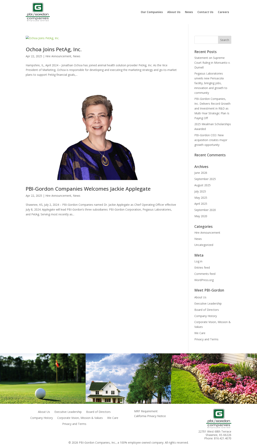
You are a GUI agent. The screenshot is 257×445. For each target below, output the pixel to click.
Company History (205, 316)
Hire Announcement (58, 56)
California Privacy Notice (150, 416)
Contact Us (205, 12)
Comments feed (204, 274)
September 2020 (205, 210)
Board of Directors (206, 310)
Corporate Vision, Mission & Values (80, 418)
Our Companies (152, 12)
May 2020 (200, 216)
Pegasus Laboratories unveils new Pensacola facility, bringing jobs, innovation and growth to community (210, 83)
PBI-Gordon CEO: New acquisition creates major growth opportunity (210, 140)
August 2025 (202, 185)
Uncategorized (203, 245)
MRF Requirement (146, 411)
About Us (174, 12)
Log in (198, 261)
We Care (199, 333)
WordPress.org (204, 280)
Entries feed (202, 267)
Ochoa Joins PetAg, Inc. (54, 49)
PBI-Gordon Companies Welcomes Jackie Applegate (88, 188)
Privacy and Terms (206, 339)
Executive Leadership (208, 303)
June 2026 (200, 173)
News (189, 12)
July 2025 (200, 191)
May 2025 (200, 197)
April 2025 (200, 204)
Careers (223, 12)
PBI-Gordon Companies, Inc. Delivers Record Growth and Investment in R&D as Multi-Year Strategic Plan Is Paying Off (212, 108)
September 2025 (205, 179)
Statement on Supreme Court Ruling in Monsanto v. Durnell (212, 62)
